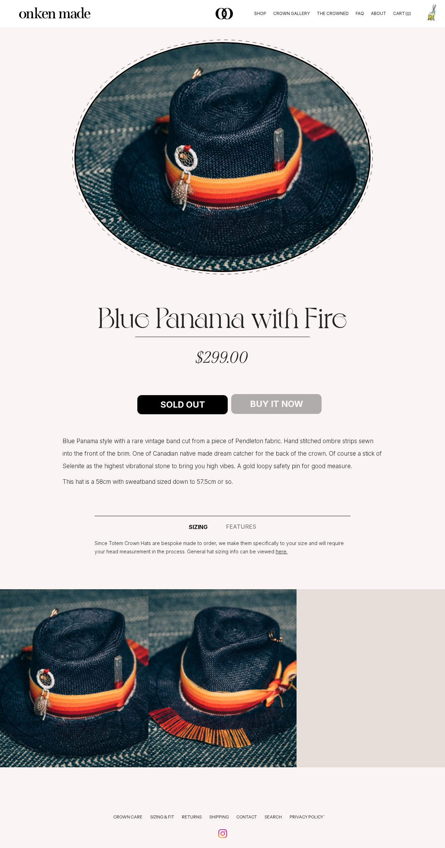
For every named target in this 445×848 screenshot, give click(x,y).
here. (282, 551)
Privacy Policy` (307, 816)
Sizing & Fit (162, 816)
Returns (192, 816)
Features (241, 526)
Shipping (219, 816)
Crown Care (128, 816)
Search (273, 816)
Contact (246, 816)
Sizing (198, 526)
